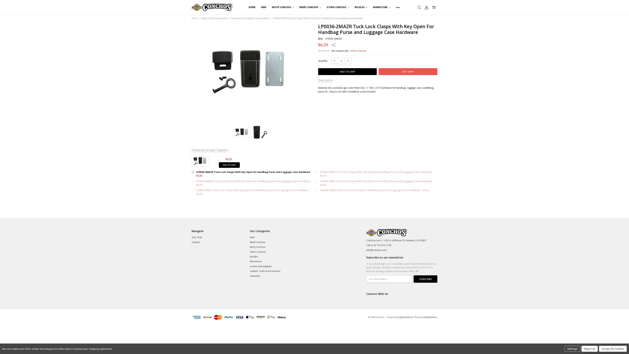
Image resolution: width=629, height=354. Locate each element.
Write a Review (358, 50)
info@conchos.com (376, 250)
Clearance (255, 275)
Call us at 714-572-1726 (378, 245)
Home (252, 7)
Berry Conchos (309, 7)
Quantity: (323, 60)
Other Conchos (337, 7)
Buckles (360, 7)
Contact (196, 242)
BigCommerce (406, 317)
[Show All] (397, 7)
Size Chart (197, 237)
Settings (572, 349)
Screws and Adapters (261, 266)
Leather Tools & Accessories (265, 271)
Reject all (589, 349)
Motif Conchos (282, 7)
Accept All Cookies (613, 349)
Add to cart (229, 165)
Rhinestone (380, 7)
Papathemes (430, 317)
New (264, 7)
